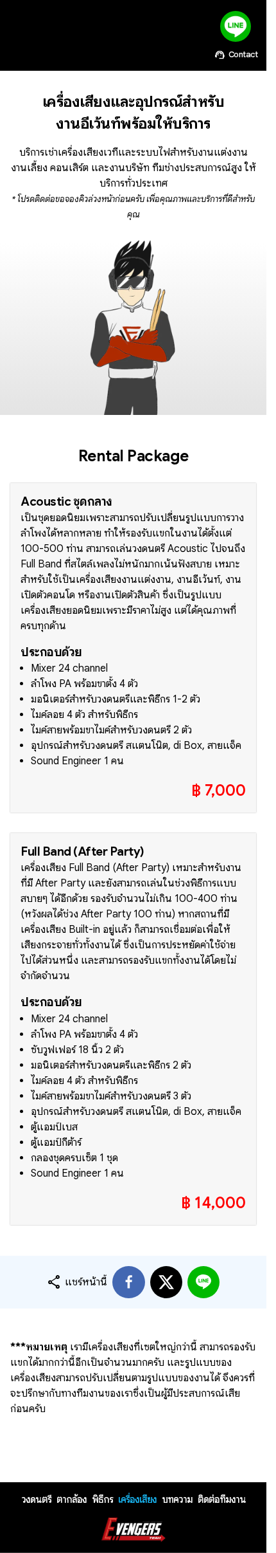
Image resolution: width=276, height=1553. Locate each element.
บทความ (177, 1499)
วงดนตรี (36, 1499)
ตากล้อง (71, 1499)
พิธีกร (102, 1499)
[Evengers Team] (133, 1530)
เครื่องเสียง (137, 1499)
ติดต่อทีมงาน (222, 1499)
